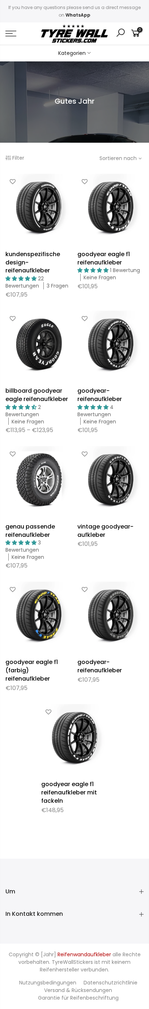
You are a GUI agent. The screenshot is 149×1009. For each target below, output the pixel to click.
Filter (18, 157)
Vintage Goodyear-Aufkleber (105, 530)
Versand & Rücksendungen (78, 990)
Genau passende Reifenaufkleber (30, 530)
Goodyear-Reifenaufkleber (99, 395)
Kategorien (72, 53)
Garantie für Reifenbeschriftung (78, 997)
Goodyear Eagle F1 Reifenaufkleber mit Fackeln (69, 792)
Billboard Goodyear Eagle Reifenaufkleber (36, 395)
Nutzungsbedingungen (47, 982)
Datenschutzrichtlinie (110, 982)
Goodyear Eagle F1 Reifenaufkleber (103, 258)
